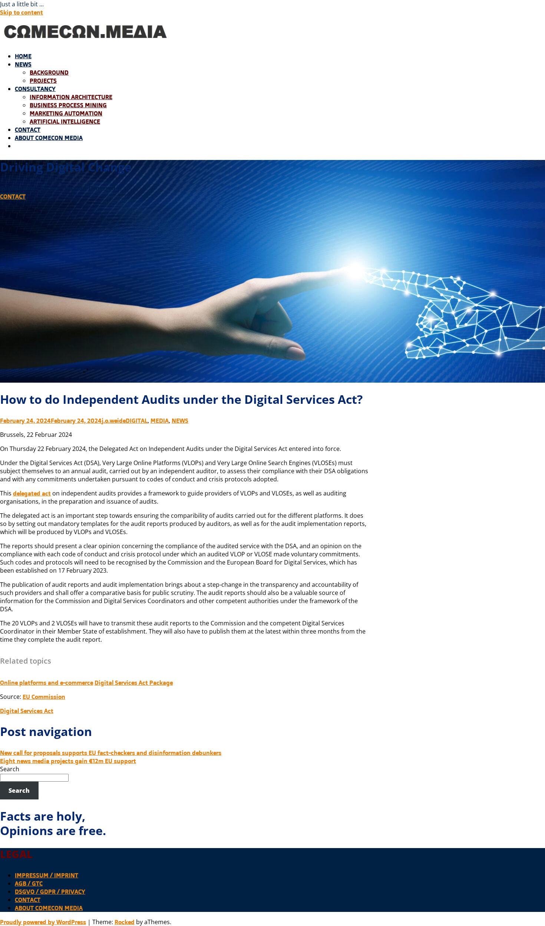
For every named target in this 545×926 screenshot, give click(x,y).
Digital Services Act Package (134, 682)
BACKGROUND (49, 72)
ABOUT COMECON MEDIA (49, 137)
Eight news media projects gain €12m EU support (68, 761)
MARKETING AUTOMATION (66, 113)
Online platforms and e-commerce (46, 682)
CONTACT (27, 129)
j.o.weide (114, 420)
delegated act (32, 493)
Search (9, 769)
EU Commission (44, 696)
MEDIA (160, 420)
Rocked (125, 922)
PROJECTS (43, 80)
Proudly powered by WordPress (43, 922)
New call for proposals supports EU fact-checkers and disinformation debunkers (110, 752)
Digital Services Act (26, 710)
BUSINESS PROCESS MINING (68, 105)
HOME (23, 56)
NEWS (23, 64)
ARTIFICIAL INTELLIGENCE (65, 121)
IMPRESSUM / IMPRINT (46, 875)
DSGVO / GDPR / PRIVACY (50, 891)
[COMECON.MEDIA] (86, 42)
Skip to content (21, 12)
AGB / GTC (29, 883)
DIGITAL (137, 420)
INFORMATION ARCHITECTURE (71, 97)
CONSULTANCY (35, 88)
